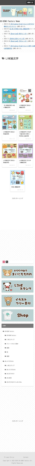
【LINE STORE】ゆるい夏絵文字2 (19, 29)
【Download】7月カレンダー (19, 41)
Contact (25, 457)
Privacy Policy (9, 457)
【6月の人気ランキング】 (17, 38)
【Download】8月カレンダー (19, 33)
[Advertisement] (17, 74)
